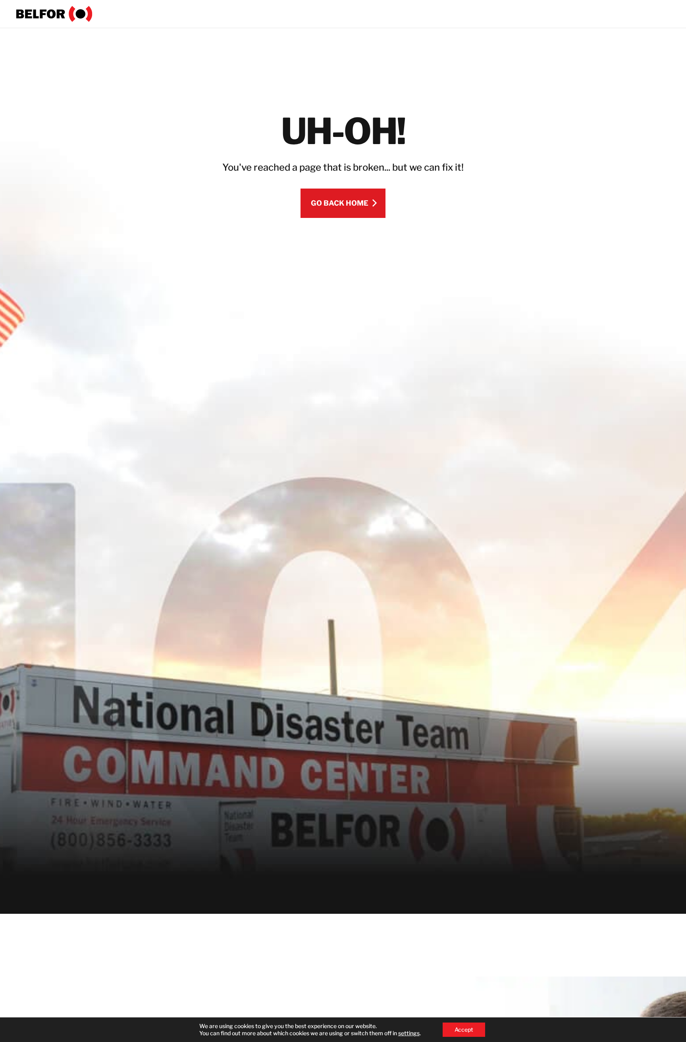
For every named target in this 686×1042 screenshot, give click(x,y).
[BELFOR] (54, 14)
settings (409, 1033)
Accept (464, 1029)
